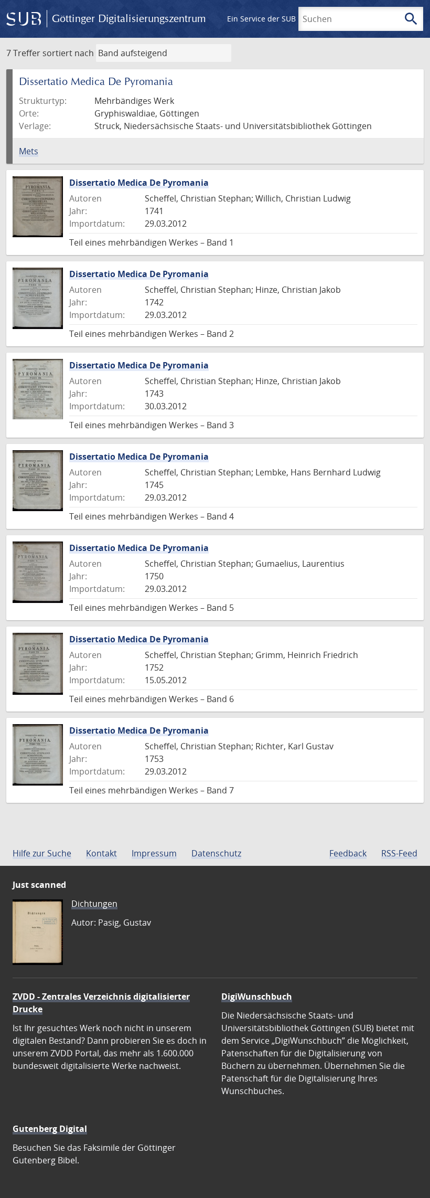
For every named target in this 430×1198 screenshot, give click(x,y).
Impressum (154, 853)
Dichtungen (94, 903)
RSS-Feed (399, 853)
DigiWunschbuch (256, 996)
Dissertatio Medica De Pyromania (139, 182)
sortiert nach (68, 53)
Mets (28, 151)
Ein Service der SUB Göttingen (279, 19)
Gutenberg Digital (50, 1129)
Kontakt (101, 853)
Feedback (348, 853)
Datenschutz (216, 853)
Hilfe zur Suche (42, 853)
